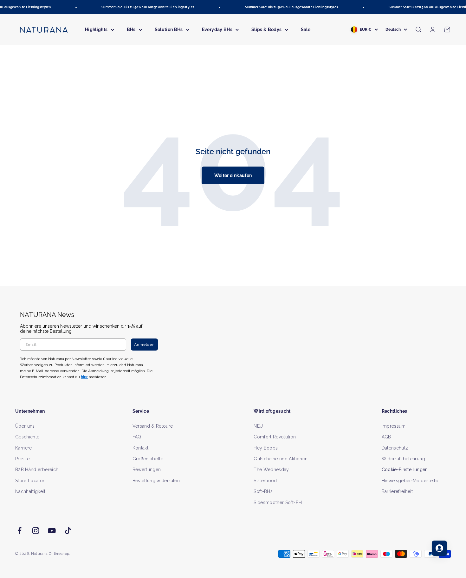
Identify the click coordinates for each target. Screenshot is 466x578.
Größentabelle (148, 458)
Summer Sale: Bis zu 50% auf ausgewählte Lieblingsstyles (145, 7)
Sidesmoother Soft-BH (278, 502)
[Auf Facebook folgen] (19, 530)
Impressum (394, 426)
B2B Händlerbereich (36, 469)
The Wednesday (271, 469)
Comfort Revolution (275, 436)
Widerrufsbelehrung (403, 458)
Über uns (25, 426)
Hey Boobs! (266, 447)
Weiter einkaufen (233, 175)
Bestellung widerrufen (156, 480)
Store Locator (30, 480)
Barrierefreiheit (397, 491)
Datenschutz (395, 447)
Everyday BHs (217, 29)
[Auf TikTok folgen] (68, 530)
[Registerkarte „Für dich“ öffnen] (439, 548)
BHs (131, 29)
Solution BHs (169, 29)
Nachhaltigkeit (30, 491)
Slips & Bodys (266, 29)
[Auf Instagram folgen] (35, 530)
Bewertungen (147, 469)
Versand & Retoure (153, 426)
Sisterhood (265, 480)
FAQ (137, 436)
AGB (386, 436)
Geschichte (27, 436)
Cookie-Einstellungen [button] (405, 469)
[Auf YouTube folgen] (52, 530)
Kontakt (140, 447)
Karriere (23, 447)
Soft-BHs (263, 491)
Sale (305, 29)
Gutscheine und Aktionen (280, 458)
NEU (258, 426)
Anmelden (144, 344)
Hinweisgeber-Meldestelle (410, 480)
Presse (22, 458)
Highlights (96, 29)
